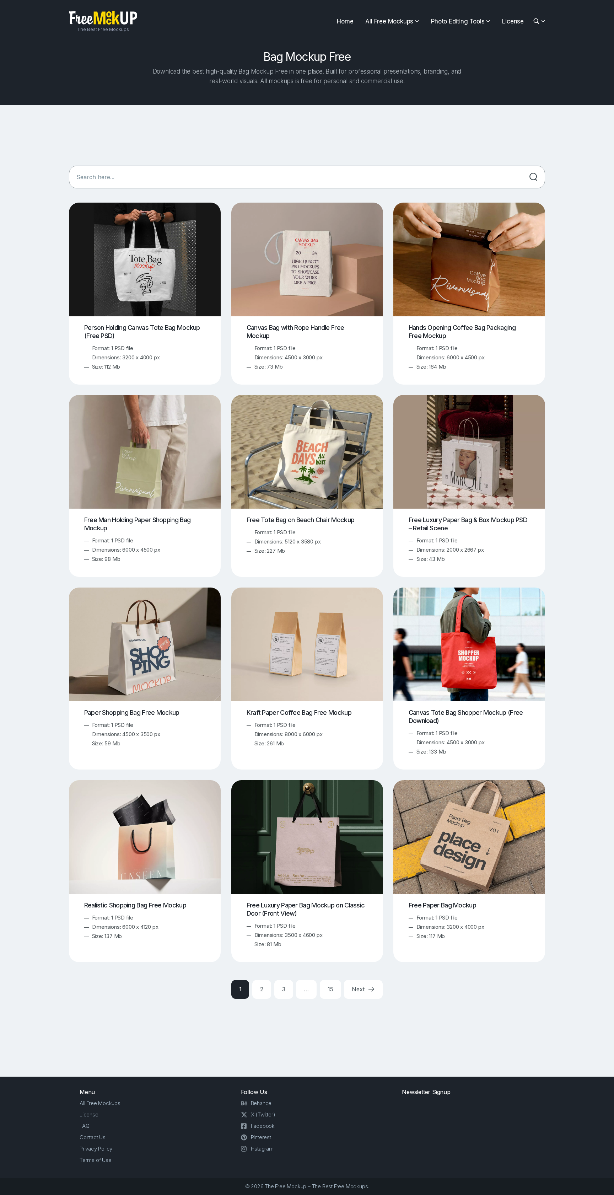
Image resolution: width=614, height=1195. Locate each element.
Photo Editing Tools (457, 21)
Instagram (262, 1148)
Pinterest (261, 1137)
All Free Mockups (389, 21)
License (513, 21)
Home (345, 21)
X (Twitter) (263, 1114)
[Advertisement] (307, 135)
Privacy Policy (96, 1148)
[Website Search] (537, 21)
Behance (261, 1103)
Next (359, 989)
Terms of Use (96, 1160)
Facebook (263, 1125)
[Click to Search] (533, 177)
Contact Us (93, 1137)
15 (330, 989)
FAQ (84, 1125)
